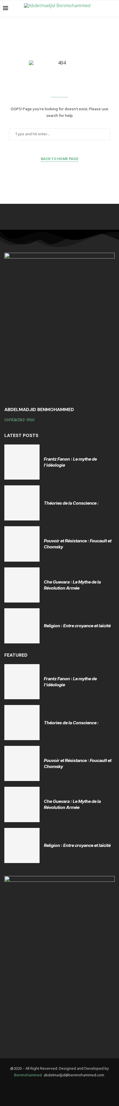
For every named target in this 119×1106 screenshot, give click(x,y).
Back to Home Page (60, 159)
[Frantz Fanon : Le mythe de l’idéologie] (22, 462)
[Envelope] (69, 1090)
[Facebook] (49, 1090)
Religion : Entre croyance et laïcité (77, 625)
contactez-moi (20, 419)
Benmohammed (28, 1075)
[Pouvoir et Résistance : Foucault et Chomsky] (22, 543)
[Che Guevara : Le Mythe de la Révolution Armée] (22, 585)
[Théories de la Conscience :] (22, 502)
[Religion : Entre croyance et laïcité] (22, 625)
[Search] (113, 8)
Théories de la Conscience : (71, 503)
